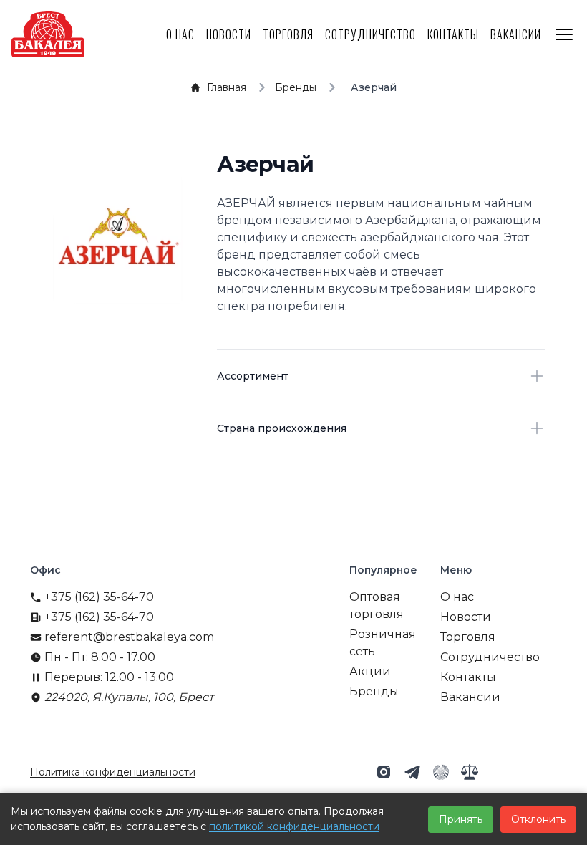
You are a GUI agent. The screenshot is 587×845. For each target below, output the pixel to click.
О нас (180, 34)
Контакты (453, 34)
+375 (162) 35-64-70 (99, 597)
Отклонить (538, 819)
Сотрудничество (370, 34)
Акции (370, 671)
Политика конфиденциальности (112, 772)
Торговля (288, 34)
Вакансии (515, 34)
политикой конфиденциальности (294, 826)
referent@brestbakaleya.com (129, 637)
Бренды (374, 691)
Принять (460, 819)
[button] (383, 772)
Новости (228, 34)
